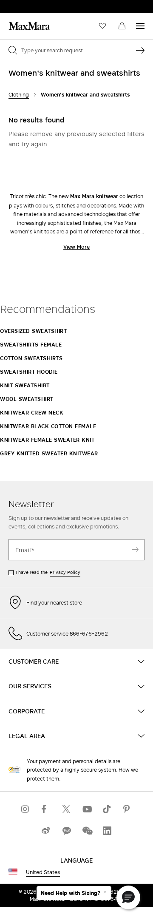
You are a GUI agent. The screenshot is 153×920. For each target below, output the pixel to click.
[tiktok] (107, 809)
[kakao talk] (66, 830)
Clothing (18, 94)
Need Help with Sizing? (70, 893)
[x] (66, 809)
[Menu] (140, 26)
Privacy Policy (65, 572)
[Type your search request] (140, 50)
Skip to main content (32, 5)
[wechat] (87, 830)
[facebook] (46, 809)
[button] (128, 897)
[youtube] (87, 809)
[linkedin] (107, 830)
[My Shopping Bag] (122, 26)
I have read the (48, 572)
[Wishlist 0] (102, 26)
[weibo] (46, 830)
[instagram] (25, 809)
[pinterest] (127, 809)
